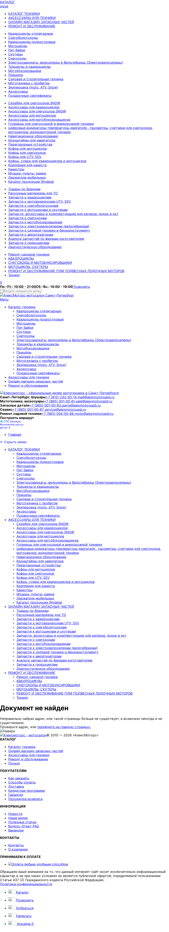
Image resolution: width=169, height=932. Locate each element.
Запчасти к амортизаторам (30, 234)
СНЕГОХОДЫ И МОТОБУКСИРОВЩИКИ (40, 263)
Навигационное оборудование (33, 136)
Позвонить (81, 287)
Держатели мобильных (27, 177)
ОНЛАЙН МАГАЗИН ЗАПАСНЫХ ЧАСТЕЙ (41, 22)
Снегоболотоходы (23, 38)
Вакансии (16, 830)
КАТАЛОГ (7, 2)
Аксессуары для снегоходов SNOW (37, 111)
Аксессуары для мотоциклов (32, 115)
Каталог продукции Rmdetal (31, 181)
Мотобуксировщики (24, 71)
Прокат (14, 763)
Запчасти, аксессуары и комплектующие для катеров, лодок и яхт (63, 214)
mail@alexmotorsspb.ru (96, 397)
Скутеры (15, 54)
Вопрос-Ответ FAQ (23, 826)
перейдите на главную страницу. (64, 727)
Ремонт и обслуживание (28, 385)
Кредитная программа (26, 790)
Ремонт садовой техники (28, 254)
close (4, 6)
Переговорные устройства (30, 144)
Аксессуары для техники (28, 377)
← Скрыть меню (13, 442)
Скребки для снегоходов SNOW (34, 103)
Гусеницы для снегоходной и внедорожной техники (51, 124)
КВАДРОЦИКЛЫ (21, 258)
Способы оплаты (22, 782)
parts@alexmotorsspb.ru (81, 405)
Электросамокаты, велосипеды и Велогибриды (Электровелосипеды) (65, 62)
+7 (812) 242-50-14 (62, 397)
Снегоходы (17, 58)
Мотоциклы (17, 46)
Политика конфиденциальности (26, 884)
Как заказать (18, 778)
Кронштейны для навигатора (31, 140)
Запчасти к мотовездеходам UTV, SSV (39, 201)
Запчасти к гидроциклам (28, 243)
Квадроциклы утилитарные (30, 33)
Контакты (16, 845)
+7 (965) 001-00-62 (45, 405)
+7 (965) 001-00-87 (28, 409)
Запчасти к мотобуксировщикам (35, 222)
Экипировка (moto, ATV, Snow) (33, 87)
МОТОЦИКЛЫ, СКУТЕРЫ (28, 267)
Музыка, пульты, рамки (27, 173)
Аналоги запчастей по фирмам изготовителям (46, 239)
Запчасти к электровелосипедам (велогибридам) (48, 226)
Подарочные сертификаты (30, 95)
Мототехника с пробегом (28, 83)
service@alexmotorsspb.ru (65, 409)
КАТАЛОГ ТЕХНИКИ (24, 14)
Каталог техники (21, 307)
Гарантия (15, 795)
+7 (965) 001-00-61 (60, 401)
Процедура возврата (25, 799)
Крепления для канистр (27, 165)
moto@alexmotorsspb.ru (94, 414)
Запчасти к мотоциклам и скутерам (38, 210)
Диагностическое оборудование (34, 247)
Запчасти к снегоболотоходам (33, 205)
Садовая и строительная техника (35, 79)
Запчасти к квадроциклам (29, 197)
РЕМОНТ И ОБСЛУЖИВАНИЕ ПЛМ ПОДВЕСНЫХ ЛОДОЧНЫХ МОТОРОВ (66, 271)
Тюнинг (14, 275)
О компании (18, 849)
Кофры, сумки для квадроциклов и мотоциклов (47, 161)
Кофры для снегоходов (27, 153)
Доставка (16, 786)
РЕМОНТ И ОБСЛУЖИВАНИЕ (31, 26)
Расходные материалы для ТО (33, 193)
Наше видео (18, 818)
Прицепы (15, 75)
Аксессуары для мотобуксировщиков (39, 119)
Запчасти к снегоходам (27, 218)
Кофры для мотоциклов (27, 148)
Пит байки (16, 50)
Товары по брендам (24, 189)
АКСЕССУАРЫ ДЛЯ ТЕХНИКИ (32, 18)
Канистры (16, 169)
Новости (15, 814)
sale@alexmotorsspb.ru (94, 401)
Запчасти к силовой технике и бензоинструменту (49, 230)
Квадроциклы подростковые (31, 42)
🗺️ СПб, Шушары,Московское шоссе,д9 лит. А (12, 424)
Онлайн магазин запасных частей (35, 381)
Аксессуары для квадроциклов (33, 107)
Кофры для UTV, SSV (24, 157)
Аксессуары (18, 91)
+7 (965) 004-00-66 (58, 414)
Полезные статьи (22, 822)
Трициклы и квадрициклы (29, 67)
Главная (14, 434)
